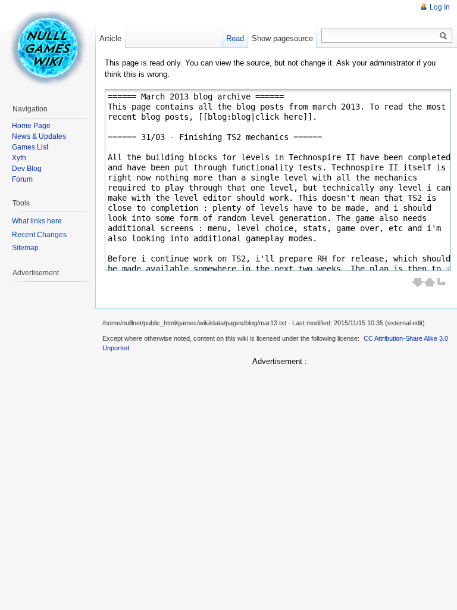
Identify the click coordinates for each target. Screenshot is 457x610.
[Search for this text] (443, 36)
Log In (440, 7)
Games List (30, 147)
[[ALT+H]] (47, 47)
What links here (37, 221)
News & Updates (39, 136)
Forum (22, 179)
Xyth (19, 158)
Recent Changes (39, 235)
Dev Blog (27, 168)
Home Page (31, 126)
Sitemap (25, 248)
